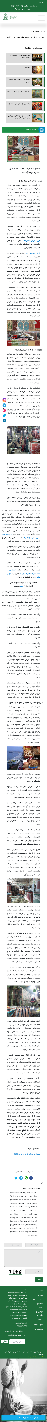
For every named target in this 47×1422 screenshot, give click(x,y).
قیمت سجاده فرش (38, 1297)
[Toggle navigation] (41, 18)
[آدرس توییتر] (4, 415)
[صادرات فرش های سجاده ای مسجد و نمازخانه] (31, 1178)
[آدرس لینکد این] (4, 420)
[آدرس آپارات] (4, 410)
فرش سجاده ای (33, 253)
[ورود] (42, 3)
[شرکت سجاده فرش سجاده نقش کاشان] (10, 16)
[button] (39, 3)
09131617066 (16, 6)
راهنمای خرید (40, 1305)
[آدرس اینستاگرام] (4, 400)
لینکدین (12, 570)
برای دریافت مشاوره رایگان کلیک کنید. (23, 1418)
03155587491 (25, 9)
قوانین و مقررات (39, 1313)
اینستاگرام (36, 573)
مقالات (36, 31)
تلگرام (28, 573)
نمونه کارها (38, 1324)
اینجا (22, 586)
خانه (42, 31)
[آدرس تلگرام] (4, 405)
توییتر (22, 573)
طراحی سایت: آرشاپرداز (35, 1357)
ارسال (39, 1279)
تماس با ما (39, 1329)
